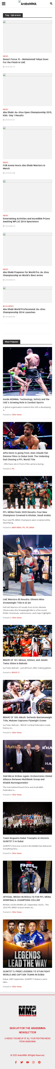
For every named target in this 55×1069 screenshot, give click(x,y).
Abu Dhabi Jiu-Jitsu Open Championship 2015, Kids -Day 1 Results (27, 114)
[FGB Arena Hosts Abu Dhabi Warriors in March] (27, 142)
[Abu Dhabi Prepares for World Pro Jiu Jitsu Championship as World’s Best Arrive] (27, 249)
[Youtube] (27, 1062)
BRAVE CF (16, 672)
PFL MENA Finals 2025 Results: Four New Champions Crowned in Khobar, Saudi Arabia (27, 514)
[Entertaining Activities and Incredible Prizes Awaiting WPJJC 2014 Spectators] (27, 195)
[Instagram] (33, 1062)
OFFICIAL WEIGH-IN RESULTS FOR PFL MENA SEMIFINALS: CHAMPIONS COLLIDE (27, 898)
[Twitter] (21, 1062)
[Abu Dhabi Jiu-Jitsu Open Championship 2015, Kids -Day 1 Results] (27, 89)
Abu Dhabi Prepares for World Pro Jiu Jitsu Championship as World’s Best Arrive (26, 274)
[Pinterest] (39, 1062)
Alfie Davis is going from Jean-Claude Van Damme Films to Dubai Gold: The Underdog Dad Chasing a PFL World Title (26, 456)
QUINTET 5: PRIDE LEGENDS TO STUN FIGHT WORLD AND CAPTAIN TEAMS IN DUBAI (26, 973)
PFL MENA (30, 527)
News (5, 56)
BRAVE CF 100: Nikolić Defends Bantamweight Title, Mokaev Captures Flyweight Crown (27, 719)
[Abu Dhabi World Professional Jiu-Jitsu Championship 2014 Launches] (27, 294)
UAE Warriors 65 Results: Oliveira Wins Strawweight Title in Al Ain (23, 601)
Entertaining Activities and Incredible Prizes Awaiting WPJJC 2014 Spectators (26, 220)
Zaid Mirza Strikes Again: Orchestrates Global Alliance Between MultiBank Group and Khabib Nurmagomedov (27, 779)
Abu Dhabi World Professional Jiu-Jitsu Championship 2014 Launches (24, 311)
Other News (17, 414)
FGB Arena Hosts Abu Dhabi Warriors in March (24, 167)
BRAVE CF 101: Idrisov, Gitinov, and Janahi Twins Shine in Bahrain (25, 662)
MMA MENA (17, 527)
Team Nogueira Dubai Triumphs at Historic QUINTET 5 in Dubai (26, 840)
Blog (5, 306)
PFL (13, 468)
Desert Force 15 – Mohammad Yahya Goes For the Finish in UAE (25, 61)
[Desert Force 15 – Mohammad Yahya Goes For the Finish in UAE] (27, 36)
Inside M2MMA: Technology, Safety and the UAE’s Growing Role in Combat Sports (26, 401)
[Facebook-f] (16, 1062)
